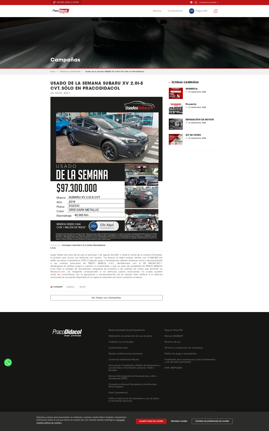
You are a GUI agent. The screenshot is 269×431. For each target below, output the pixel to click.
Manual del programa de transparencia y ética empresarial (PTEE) (132, 377)
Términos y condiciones (70, 72)
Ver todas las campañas (106, 298)
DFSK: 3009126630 (173, 368)
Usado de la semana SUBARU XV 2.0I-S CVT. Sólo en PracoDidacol (114, 72)
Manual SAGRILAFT (174, 336)
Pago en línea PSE (174, 330)
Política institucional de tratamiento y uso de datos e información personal (134, 400)
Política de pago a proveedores (181, 354)
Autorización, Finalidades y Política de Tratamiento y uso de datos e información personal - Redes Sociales (134, 368)
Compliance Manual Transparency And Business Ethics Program (133, 386)
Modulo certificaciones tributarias (125, 354)
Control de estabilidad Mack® (124, 360)
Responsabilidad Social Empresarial (127, 330)
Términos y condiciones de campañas (184, 348)
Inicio (52, 72)
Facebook (70, 287)
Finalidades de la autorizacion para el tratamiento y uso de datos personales (190, 361)
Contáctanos (175, 11)
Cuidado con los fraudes (121, 342)
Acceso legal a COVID (67, 2)
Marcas (157, 11)
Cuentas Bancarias (118, 348)
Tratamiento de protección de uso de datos (130, 336)
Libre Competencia (118, 393)
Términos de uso (173, 342)
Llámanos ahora (208, 3)
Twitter (82, 287)
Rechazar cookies (179, 421)
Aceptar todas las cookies (151, 421)
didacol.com (58, 272)
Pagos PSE (201, 11)
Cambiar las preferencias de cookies (212, 421)
